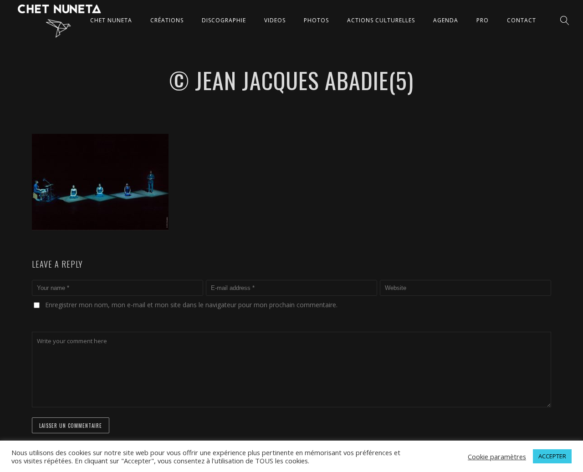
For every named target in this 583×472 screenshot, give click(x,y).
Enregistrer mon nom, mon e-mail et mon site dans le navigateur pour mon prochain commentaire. (191, 304)
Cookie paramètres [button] (497, 456)
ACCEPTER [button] (552, 456)
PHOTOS (316, 20)
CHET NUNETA (111, 20)
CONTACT (521, 20)
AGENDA (445, 20)
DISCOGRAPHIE (224, 20)
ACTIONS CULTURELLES (381, 20)
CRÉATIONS (167, 20)
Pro (482, 20)
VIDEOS (275, 20)
